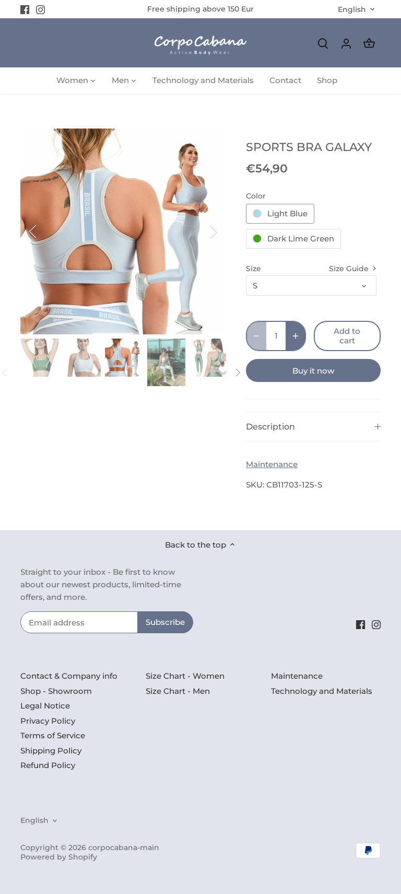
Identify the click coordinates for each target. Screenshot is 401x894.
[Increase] (295, 336)
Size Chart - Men (178, 691)
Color (256, 196)
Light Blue (287, 213)
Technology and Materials (321, 691)
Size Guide (350, 268)
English (352, 9)
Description (270, 427)
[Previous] (46, 231)
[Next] (200, 231)
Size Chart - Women (185, 676)
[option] (123, 231)
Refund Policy (47, 765)
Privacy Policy (47, 721)
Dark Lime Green (300, 238)
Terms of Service (52, 735)
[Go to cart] (369, 43)
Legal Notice (45, 706)
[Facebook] (24, 9)
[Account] (346, 43)
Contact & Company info (68, 676)
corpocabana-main (123, 847)
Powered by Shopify (58, 857)
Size (253, 268)
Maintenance (272, 464)
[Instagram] (40, 9)
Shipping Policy (50, 751)
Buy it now (313, 371)
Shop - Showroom (56, 691)
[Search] (323, 43)
